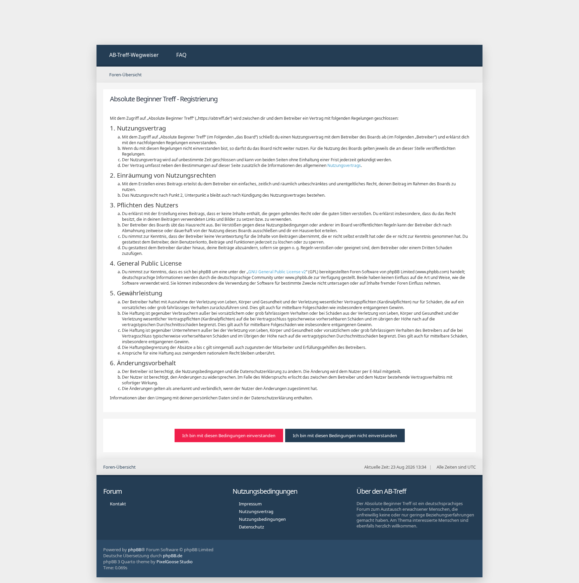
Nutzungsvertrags (344, 165)
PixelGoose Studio (174, 562)
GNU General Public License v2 (277, 272)
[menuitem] (130, 56)
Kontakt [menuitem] (118, 504)
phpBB (134, 550)
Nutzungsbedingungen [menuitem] (262, 519)
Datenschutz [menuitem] (251, 527)
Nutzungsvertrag (256, 511)
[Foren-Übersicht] (146, 22)
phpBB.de (172, 556)
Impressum (250, 504)
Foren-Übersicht (119, 467)
